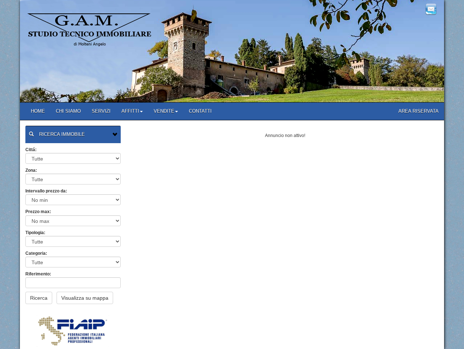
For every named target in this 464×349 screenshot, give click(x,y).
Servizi (101, 111)
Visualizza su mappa (84, 298)
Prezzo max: (38, 211)
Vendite (164, 111)
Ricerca (38, 298)
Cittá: (31, 149)
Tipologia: (35, 232)
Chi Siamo (68, 111)
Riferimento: (38, 274)
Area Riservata (418, 111)
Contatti (200, 111)
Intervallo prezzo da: (46, 191)
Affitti (130, 111)
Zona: (31, 170)
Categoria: (36, 253)
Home (38, 111)
